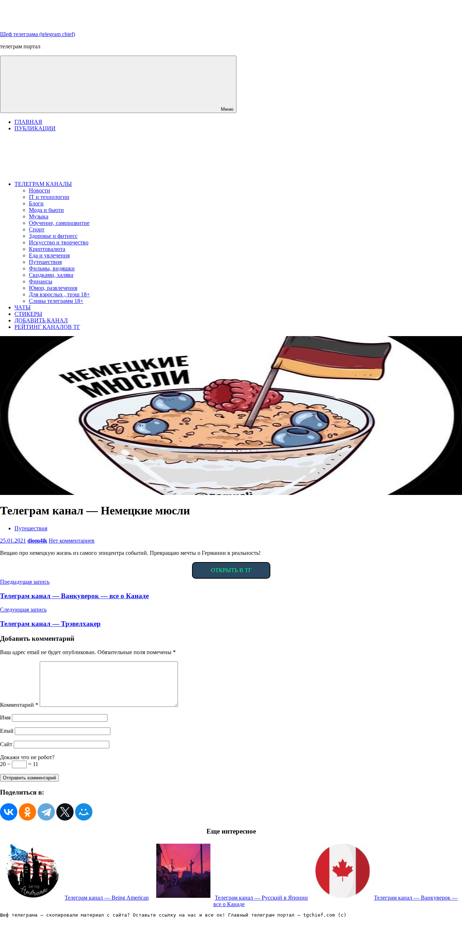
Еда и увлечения (49, 255)
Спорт (36, 229)
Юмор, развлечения (53, 288)
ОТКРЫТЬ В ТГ (231, 570)
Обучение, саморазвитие (59, 223)
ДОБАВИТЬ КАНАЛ (41, 320)
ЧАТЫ (22, 307)
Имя (5, 717)
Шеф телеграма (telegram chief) (37, 34)
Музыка (38, 216)
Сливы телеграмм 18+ (56, 301)
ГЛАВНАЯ (28, 122)
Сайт (6, 744)
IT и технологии (49, 197)
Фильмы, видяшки (52, 268)
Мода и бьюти (46, 210)
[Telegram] (46, 812)
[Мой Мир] (83, 812)
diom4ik (37, 541)
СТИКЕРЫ (28, 314)
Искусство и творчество (58, 242)
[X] (65, 812)
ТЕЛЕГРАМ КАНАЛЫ (43, 184)
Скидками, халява (51, 275)
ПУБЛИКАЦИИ (35, 128)
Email (6, 731)
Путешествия (45, 262)
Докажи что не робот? (27, 757)
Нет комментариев (72, 541)
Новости (39, 190)
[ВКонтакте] (8, 812)
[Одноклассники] (27, 812)
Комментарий (19, 705)
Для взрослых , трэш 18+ (59, 294)
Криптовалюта (47, 249)
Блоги (36, 203)
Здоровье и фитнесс (53, 236)
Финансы (40, 281)
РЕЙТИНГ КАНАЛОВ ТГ (47, 327)
